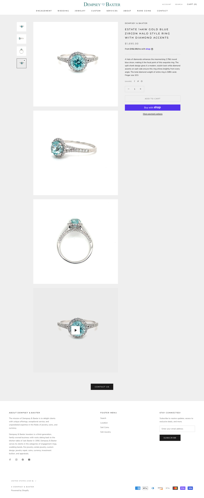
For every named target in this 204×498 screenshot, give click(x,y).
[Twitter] (138, 81)
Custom (96, 11)
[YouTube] (29, 459)
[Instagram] (16, 459)
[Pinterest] (142, 81)
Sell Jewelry (105, 432)
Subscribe (170, 438)
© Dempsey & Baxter (22, 487)
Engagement (44, 11)
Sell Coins (104, 427)
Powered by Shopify (20, 490)
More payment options (153, 113)
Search (179, 4)
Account (166, 4)
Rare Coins (144, 11)
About (127, 11)
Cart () (192, 4)
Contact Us (102, 387)
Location (104, 422)
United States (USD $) (22, 481)
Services (112, 11)
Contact (162, 11)
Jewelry (80, 11)
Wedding (63, 11)
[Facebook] (134, 81)
